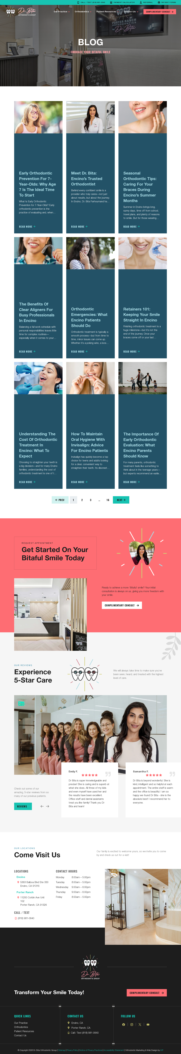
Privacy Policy (72, 1050)
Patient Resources (106, 11)
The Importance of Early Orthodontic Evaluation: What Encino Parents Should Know (141, 445)
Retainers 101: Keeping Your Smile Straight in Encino (141, 314)
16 (109, 499)
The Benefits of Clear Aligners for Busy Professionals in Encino (36, 312)
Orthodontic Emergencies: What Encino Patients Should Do (89, 317)
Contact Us (130, 11)
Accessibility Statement (114, 1050)
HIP (161, 1050)
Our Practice (60, 11)
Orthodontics (82, 11)
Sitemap (61, 1050)
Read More (25, 226)
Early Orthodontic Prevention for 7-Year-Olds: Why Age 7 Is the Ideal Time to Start (37, 184)
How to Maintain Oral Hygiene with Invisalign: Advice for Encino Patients (89, 442)
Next (119, 500)
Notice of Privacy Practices (91, 1050)
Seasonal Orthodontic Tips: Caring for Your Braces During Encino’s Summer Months (139, 187)
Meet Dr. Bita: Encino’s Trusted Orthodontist (86, 178)
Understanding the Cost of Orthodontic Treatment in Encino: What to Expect (38, 445)
